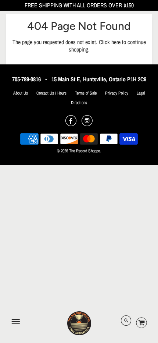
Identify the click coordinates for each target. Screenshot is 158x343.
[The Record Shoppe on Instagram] (87, 123)
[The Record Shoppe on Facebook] (70, 123)
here (116, 42)
